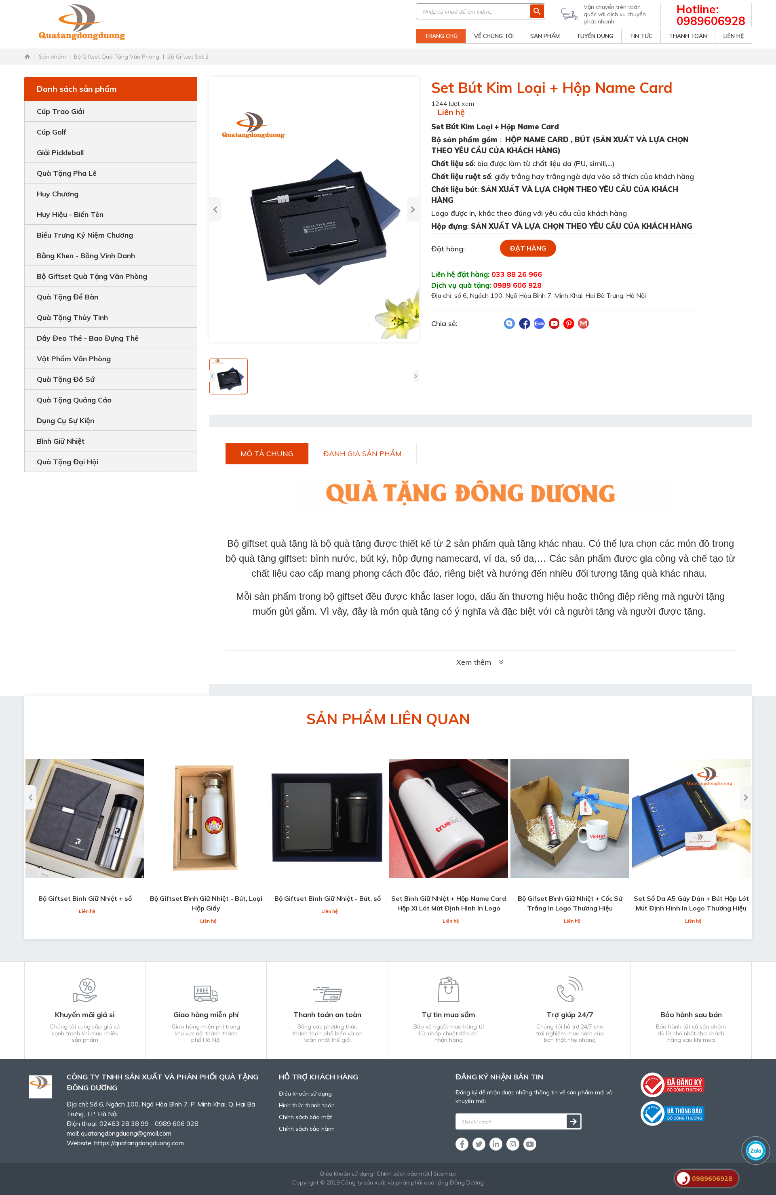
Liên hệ (451, 112)
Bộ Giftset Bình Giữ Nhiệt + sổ (85, 898)
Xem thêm (473, 662)
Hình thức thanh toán (307, 1105)
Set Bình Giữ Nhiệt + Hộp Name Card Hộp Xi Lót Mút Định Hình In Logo (448, 903)
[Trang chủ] (27, 56)
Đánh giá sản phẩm (362, 453)
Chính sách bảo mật (305, 1117)
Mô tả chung (266, 453)
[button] (212, 376)
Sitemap (444, 1173)
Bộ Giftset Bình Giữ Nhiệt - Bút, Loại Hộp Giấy (206, 903)
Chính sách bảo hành (307, 1128)
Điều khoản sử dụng (305, 1093)
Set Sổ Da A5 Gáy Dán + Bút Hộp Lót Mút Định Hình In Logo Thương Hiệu (691, 903)
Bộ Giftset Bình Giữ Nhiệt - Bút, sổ (327, 898)
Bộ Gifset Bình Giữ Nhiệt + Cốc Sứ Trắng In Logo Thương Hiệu (570, 903)
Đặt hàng (528, 248)
